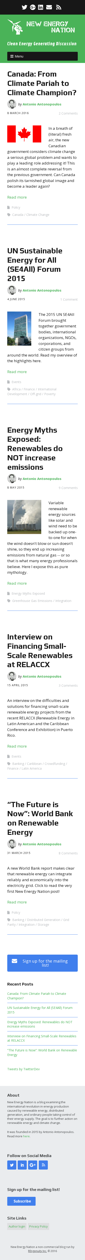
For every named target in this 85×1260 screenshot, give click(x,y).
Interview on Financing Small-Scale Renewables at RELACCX (40, 650)
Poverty (50, 394)
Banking (18, 763)
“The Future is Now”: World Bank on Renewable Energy (40, 818)
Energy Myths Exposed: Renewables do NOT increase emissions (35, 448)
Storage (43, 924)
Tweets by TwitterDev (23, 1069)
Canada (17, 214)
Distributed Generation (43, 920)
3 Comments (68, 685)
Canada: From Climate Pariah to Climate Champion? (41, 83)
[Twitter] (25, 7)
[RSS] (58, 7)
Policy (16, 207)
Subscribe (21, 1201)
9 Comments (68, 488)
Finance (29, 389)
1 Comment (69, 299)
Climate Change (37, 214)
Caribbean (34, 763)
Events (16, 382)
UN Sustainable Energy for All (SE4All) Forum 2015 (35, 264)
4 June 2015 (16, 299)
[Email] (49, 7)
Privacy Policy (38, 1226)
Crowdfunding (55, 763)
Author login (17, 1226)
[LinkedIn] (40, 7)
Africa (16, 389)
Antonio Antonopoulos (42, 104)
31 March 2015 (19, 853)
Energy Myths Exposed (28, 593)
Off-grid (35, 394)
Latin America (32, 768)
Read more (17, 197)
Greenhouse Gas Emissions (32, 601)
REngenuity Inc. (37, 1251)
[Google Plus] (32, 7)
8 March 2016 (18, 113)
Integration (63, 601)
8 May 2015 (15, 487)
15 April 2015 (17, 685)
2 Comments (68, 113)
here (26, 1136)
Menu (19, 56)
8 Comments (68, 853)
